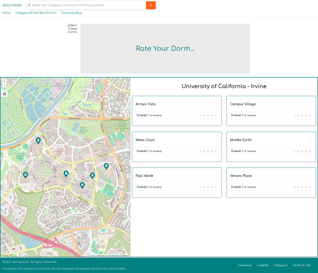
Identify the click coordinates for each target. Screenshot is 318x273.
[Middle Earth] (66, 174)
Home (6, 12)
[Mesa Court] (38, 140)
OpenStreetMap (113, 255)
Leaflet (93, 255)
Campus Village (243, 104)
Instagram (281, 265)
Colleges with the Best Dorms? (35, 12)
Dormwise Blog (71, 12)
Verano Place (241, 176)
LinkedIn (263, 265)
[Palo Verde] (82, 185)
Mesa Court (145, 140)
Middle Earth (241, 140)
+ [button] (4, 81)
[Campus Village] (25, 175)
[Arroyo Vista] (106, 166)
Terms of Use (301, 265)
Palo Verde (144, 176)
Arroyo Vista (146, 104)
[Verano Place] (92, 175)
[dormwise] (12, 5)
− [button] (4, 85)
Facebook (245, 265)
